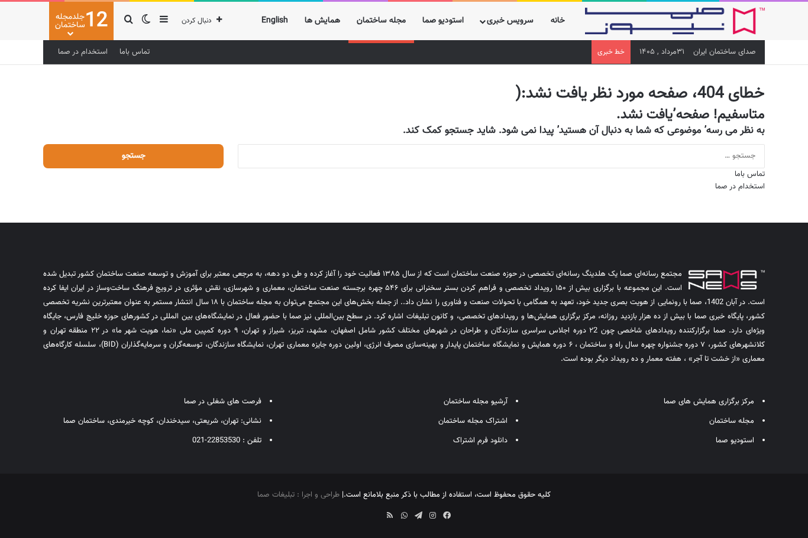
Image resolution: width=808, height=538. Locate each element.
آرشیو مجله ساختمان (476, 401)
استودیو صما (443, 20)
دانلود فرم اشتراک (480, 440)
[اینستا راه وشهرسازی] (361, 511)
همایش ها (322, 20)
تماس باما (134, 52)
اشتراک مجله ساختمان (473, 421)
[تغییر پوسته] (146, 21)
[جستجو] (128, 21)
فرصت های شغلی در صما (222, 401)
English (274, 20)
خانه (558, 20)
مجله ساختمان (381, 20)
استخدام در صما (83, 52)
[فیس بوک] (446, 515)
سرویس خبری (510, 20)
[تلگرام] (418, 515)
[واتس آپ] (404, 515)
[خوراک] (390, 515)
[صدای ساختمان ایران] (675, 21)
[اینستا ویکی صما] (376, 511)
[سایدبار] (164, 21)
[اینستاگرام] (432, 515)
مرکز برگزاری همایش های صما (709, 401)
